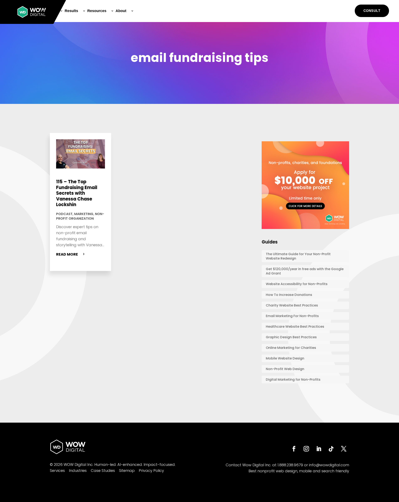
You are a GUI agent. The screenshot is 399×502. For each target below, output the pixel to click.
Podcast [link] (64, 214)
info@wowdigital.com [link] (329, 465)
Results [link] (71, 11)
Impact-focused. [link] (159, 464)
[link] (32, 12)
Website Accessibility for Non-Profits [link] (297, 284)
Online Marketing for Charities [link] (291, 347)
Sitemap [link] (127, 470)
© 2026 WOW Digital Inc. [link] (71, 464)
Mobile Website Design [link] (285, 358)
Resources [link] (96, 11)
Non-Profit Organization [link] (80, 216)
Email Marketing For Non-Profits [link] (292, 316)
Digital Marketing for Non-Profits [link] (293, 379)
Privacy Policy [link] (151, 470)
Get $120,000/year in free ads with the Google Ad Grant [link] (305, 271)
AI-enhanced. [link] (130, 464)
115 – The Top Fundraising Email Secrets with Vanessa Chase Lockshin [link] (76, 193)
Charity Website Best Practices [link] (292, 305)
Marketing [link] (83, 214)
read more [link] (67, 254)
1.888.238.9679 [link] (290, 465)
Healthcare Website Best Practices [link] (295, 326)
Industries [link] (78, 470)
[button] (372, 11)
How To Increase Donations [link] (289, 294)
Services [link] (47, 11)
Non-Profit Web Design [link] (285, 369)
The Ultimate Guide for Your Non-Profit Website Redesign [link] (298, 256)
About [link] (121, 11)
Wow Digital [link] (253, 465)
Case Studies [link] (103, 470)
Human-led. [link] (105, 464)
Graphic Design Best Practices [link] (291, 337)
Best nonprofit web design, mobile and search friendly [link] (299, 471)
